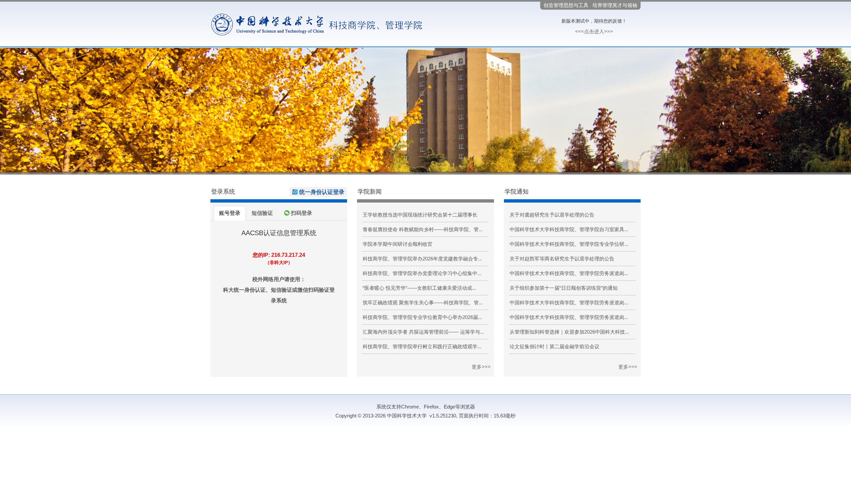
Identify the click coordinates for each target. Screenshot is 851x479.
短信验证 (262, 213)
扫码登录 (301, 213)
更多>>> (481, 367)
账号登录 (229, 213)
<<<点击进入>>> (594, 31)
